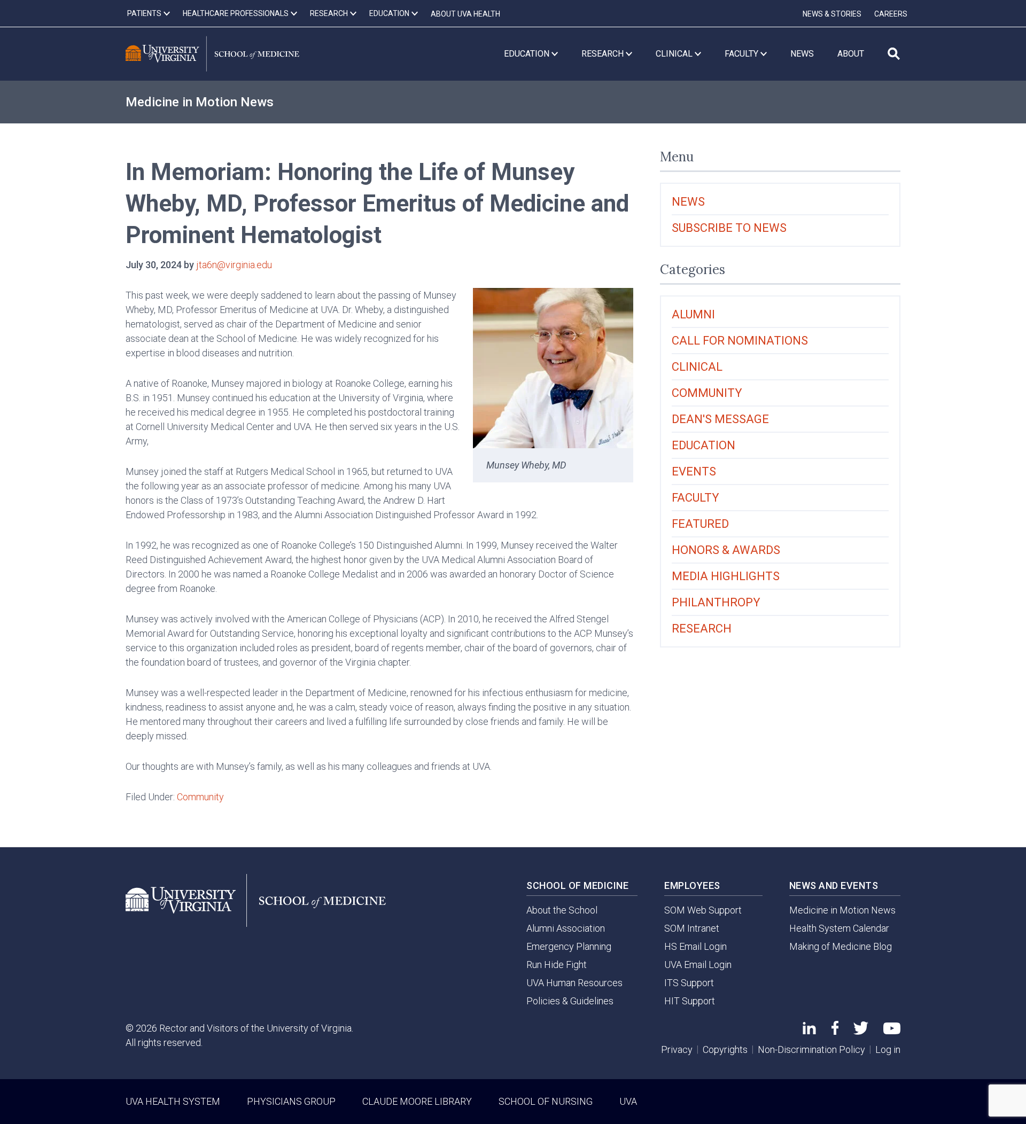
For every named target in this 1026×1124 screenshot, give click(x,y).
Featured (700, 523)
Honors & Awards (726, 550)
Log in (887, 1049)
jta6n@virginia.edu (234, 264)
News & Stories (832, 14)
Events (694, 471)
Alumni (693, 314)
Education (703, 445)
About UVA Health (465, 14)
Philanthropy (716, 602)
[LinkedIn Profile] (809, 1030)
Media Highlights (726, 576)
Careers (890, 14)
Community (200, 796)
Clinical (697, 366)
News (688, 201)
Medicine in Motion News (200, 102)
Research (702, 628)
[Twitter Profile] (860, 1031)
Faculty (695, 497)
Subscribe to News (729, 228)
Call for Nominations (740, 340)
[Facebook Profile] (834, 1031)
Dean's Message (720, 419)
